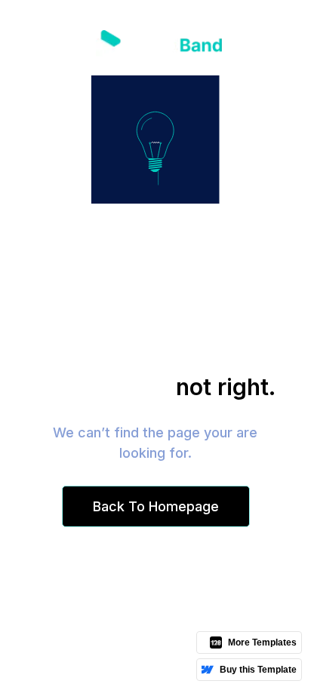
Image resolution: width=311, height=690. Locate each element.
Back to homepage (156, 506)
